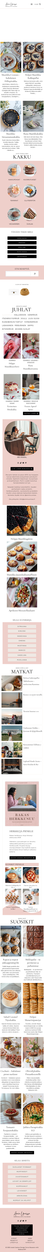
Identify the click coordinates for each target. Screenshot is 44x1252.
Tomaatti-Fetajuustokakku (10, 1129)
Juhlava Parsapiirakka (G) (33, 1129)
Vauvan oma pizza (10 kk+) (30, 886)
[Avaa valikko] (31, 4)
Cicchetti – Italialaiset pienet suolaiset (10, 1073)
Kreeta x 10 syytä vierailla (32, 695)
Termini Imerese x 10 (31, 711)
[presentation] (10, 57)
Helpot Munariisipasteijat (33, 1018)
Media (30, 1240)
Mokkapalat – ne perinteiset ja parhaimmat (32, 962)
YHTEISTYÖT (30, 1242)
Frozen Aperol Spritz (30, 408)
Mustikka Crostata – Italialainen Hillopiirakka (11, 78)
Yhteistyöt (30, 362)
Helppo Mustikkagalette (22, 538)
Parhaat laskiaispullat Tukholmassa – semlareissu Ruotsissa (31, 681)
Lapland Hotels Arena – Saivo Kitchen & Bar (32, 763)
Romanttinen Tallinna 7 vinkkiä (32, 746)
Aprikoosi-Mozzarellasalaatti (22, 610)
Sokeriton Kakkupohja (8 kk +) (13, 886)
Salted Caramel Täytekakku (10, 1018)
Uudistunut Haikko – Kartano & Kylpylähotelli (32, 729)
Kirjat (14, 1238)
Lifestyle (14, 1242)
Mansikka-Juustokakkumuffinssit (22, 574)
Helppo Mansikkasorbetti (12, 365)
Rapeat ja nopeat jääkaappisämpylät (10, 961)
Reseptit (14, 1240)
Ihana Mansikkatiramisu (30, 367)
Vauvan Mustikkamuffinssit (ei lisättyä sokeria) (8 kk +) (30, 909)
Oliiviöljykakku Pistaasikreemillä (32, 1073)
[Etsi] (35, 274)
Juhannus (12, 360)
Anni (30, 1238)
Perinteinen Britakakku (12, 408)
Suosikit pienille (14, 864)
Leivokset (34, 360)
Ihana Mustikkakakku (33, 133)
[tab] (7, 315)
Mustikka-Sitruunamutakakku (11, 135)
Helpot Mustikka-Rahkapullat (33, 76)
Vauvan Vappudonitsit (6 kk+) (13, 908)
